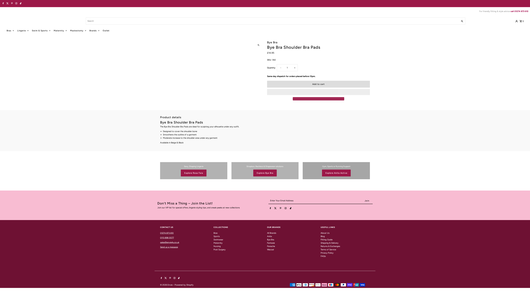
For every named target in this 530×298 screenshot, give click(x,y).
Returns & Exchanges (330, 246)
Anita (269, 236)
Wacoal (270, 249)
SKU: (269, 60)
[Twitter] (7, 3)
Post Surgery (220, 249)
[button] (318, 92)
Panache (271, 246)
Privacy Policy (327, 253)
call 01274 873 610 (519, 11)
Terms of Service (328, 249)
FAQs (323, 256)
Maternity (59, 30)
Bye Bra (270, 239)
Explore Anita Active (336, 173)
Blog (323, 236)
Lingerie (21, 30)
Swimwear (218, 239)
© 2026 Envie (166, 285)
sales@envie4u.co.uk (169, 242)
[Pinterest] (11, 3)
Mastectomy (76, 30)
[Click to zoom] (258, 45)
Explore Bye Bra (265, 173)
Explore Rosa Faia (193, 173)
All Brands (271, 233)
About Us (325, 233)
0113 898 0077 (167, 237)
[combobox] (272, 21)
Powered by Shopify (184, 285)
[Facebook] (3, 3)
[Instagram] (16, 3)
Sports (217, 236)
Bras (9, 30)
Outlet (106, 30)
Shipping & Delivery (329, 243)
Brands (93, 30)
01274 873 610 (167, 233)
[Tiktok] (20, 3)
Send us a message (169, 247)
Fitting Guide (326, 239)
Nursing (217, 246)
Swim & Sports (40, 30)
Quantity (271, 67)
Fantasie (271, 243)
